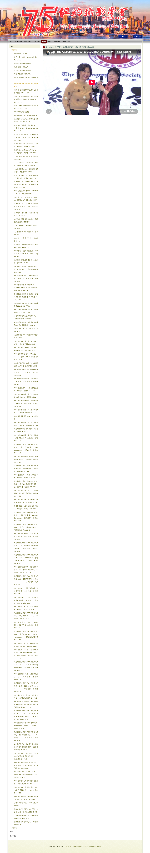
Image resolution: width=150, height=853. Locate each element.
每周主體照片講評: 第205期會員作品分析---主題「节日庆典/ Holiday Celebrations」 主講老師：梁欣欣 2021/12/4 (26, 448)
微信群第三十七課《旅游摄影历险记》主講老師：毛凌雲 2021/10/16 (26, 507)
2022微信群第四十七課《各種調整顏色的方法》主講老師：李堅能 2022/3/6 (26, 382)
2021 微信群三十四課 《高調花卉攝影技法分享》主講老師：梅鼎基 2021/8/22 (26, 536)
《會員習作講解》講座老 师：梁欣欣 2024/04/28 (26, 157)
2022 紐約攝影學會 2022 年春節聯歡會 (26, 417)
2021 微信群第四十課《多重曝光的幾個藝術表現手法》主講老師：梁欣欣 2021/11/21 (26, 459)
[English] (138, 38)
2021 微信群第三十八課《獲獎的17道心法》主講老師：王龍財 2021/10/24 (26, 501)
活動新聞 (18, 41)
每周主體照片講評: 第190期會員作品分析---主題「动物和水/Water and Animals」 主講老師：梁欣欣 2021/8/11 (26, 547)
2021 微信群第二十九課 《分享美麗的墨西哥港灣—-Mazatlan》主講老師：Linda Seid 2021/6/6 (26, 600)
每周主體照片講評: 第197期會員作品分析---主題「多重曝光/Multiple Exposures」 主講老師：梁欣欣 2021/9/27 (26, 516)
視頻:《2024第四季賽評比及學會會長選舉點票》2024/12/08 (26, 91)
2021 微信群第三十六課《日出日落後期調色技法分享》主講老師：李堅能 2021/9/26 (26, 493)
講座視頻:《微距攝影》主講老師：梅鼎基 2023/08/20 (26, 214)
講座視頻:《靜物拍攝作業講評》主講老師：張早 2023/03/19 (26, 246)
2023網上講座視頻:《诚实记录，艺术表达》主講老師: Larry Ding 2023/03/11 (26, 254)
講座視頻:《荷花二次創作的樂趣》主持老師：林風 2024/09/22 (26, 120)
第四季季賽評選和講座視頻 (22, 63)
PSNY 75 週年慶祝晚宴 (21, 112)
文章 (11, 832)
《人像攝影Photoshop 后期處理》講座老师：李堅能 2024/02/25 (26, 170)
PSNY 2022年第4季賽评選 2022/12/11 (26, 330)
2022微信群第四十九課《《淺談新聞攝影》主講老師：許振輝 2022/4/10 (26, 364)
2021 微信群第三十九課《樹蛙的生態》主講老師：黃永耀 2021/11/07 (26, 476)
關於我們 (66, 41)
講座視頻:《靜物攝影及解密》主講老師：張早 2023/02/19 (26, 261)
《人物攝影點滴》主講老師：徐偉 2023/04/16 (26, 233)
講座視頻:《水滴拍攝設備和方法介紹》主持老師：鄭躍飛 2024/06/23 (26, 145)
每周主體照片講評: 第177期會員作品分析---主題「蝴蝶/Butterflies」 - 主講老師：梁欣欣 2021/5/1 (26, 616)
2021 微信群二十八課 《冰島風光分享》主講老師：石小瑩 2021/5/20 (26, 608)
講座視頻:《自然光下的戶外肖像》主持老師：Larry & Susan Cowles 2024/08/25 (26, 128)
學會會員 (57, 41)
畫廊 (49, 41)
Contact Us (68, 847)
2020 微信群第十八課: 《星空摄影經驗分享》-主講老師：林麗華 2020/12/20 (26, 677)
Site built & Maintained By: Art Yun (91, 847)
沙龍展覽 (36, 41)
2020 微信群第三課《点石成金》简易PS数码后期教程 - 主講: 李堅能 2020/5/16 (26, 790)
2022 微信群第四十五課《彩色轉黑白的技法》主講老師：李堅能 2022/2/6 (26, 395)
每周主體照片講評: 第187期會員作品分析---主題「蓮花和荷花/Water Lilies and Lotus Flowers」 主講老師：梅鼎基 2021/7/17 (26, 580)
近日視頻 (14, 50)
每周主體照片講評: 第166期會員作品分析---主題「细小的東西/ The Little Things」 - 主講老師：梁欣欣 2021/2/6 (26, 736)
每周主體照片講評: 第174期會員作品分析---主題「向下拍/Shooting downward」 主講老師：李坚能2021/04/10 (26, 666)
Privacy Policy (77, 847)
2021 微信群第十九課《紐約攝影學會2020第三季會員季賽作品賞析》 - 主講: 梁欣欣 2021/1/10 (26, 756)
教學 (44, 41)
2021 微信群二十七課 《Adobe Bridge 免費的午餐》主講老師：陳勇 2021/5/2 (26, 625)
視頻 (11, 46)
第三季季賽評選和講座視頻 (22, 70)
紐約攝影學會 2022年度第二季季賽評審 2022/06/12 (26, 336)
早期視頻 (14, 828)
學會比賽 (27, 41)
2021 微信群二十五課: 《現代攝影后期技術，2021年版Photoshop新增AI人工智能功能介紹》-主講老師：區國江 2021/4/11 (26, 654)
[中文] (123, 38)
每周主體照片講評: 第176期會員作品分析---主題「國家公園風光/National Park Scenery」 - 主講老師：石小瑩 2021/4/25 (26, 635)
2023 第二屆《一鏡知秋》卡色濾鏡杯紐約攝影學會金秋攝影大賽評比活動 (26, 198)
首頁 (11, 41)
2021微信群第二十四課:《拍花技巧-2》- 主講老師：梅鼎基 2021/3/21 (26, 696)
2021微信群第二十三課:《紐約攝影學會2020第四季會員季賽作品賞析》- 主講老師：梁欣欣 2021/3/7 (26, 704)
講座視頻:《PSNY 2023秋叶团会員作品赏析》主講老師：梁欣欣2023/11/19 (26, 206)
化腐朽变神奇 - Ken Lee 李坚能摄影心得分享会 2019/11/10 (26, 817)
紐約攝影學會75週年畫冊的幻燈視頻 (25, 115)
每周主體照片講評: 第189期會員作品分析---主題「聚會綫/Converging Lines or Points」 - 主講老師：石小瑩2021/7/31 (26, 559)
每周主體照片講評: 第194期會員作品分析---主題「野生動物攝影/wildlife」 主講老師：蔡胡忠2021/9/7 (26, 527)
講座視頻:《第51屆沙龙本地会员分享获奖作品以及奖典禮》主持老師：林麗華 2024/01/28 (26, 185)
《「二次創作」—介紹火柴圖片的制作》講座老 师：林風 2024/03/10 (26, 164)
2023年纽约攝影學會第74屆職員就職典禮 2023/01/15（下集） (26, 304)
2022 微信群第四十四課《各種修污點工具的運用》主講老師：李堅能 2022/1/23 (26, 403)
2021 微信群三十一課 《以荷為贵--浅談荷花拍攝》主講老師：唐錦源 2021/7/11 (26, 591)
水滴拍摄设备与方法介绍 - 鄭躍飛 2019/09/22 (26, 823)
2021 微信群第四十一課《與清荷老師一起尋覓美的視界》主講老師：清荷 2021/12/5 (26, 438)
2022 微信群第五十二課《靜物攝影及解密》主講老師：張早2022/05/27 (26, 342)
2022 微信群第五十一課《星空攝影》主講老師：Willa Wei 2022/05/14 (26, 349)
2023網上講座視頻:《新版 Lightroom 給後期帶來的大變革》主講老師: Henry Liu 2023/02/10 (26, 288)
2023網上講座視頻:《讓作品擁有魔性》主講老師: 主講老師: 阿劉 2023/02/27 (26, 278)
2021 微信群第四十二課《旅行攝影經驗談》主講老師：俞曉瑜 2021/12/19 (26, 424)
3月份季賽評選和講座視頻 (22, 74)
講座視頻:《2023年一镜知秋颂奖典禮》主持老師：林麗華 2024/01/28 (26, 177)
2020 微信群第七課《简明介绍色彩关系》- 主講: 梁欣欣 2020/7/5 (26, 782)
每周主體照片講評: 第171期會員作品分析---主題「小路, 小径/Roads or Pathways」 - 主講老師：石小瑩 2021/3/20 (26, 687)
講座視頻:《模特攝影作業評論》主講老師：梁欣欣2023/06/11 (26, 220)
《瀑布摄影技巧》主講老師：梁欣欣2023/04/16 (26, 227)
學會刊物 (13, 836)
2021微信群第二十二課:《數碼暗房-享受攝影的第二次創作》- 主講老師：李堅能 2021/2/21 (26, 726)
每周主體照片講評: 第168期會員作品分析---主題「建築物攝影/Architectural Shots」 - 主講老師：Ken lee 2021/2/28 (26, 715)
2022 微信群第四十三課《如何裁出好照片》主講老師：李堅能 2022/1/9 (26, 411)
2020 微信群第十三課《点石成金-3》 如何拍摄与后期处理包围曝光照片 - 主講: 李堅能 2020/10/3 (26, 765)
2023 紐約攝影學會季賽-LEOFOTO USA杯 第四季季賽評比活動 (26, 192)
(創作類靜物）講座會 (20, 53)
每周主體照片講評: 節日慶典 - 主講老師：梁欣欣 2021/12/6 (26, 430)
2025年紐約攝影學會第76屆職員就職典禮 (26, 85)
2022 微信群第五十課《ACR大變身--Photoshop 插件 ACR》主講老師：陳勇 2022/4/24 (26, 357)
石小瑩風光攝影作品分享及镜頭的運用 (26, 79)
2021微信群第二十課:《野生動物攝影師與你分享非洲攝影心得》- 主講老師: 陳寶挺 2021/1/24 (26, 747)
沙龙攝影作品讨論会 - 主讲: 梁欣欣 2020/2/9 (26, 804)
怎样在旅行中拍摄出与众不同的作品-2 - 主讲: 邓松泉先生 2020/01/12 (26, 810)
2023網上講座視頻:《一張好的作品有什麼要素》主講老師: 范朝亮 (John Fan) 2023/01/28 (26, 297)
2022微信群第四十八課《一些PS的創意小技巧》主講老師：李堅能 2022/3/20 (26, 372)
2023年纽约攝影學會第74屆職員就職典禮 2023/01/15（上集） (26, 311)
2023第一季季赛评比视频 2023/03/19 (26, 239)
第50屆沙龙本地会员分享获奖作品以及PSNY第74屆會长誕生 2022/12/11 (26, 323)
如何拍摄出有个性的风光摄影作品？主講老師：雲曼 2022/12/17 (26, 317)
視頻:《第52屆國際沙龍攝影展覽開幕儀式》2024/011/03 (26, 107)
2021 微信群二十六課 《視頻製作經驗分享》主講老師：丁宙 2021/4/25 (26, 645)
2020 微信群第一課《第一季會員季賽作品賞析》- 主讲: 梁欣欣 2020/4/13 (26, 798)
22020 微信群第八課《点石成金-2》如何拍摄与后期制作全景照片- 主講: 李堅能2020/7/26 (26, 775)
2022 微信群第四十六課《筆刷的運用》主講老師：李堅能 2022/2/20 (26, 389)
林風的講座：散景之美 (21, 67)
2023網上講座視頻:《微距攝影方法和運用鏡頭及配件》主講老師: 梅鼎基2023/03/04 (26, 269)
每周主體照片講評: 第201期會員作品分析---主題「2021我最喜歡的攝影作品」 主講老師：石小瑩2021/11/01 (26, 484)
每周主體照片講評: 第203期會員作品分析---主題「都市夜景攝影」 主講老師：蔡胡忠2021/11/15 (26, 469)
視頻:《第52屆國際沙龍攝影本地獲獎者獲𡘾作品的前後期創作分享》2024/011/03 (26, 99)
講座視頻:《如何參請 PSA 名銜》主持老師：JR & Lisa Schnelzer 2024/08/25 (26, 137)
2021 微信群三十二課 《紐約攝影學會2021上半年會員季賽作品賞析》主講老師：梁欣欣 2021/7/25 (26, 570)
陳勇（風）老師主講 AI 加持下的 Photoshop (26, 58)
